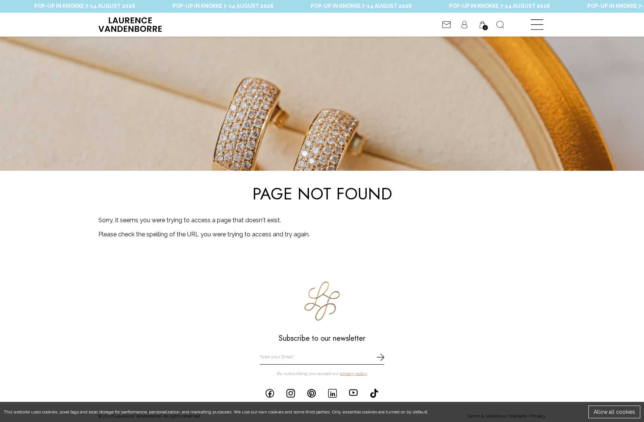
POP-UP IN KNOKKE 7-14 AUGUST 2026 (204, 6)
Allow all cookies (614, 412)
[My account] (464, 24)
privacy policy (353, 373)
